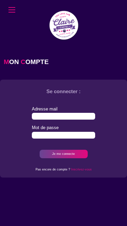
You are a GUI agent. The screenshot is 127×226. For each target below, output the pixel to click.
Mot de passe (45, 127)
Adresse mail (45, 108)
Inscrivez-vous (81, 169)
